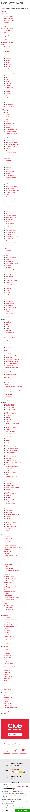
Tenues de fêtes (9, 200)
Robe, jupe (8, 125)
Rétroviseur (6, 593)
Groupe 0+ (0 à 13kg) (9, 576)
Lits (6, 77)
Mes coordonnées (8, 16)
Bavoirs (7, 398)
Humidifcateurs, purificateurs (12, 466)
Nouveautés (8, 112)
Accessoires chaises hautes (12, 367)
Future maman (9, 99)
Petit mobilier (9, 516)
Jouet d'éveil (7, 653)
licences (7, 116)
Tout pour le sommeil (11, 413)
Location (4, 713)
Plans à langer (9, 417)
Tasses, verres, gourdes (11, 355)
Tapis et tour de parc (9, 687)
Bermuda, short (9, 267)
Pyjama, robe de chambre (12, 236)
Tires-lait (7, 381)
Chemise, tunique (10, 303)
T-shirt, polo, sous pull (11, 131)
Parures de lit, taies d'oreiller (12, 487)
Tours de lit (8, 483)
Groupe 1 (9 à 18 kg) (9, 582)
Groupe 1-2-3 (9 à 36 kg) (10, 584)
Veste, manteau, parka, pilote (13, 144)
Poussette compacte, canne (10, 619)
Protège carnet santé (9, 561)
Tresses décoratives (10, 499)
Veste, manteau (9, 313)
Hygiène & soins (8, 36)
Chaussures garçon (10, 106)
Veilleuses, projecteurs (11, 526)
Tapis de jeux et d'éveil (9, 667)
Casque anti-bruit (8, 705)
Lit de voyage (7, 603)
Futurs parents (7, 30)
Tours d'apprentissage (11, 371)
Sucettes (8, 66)
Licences (8, 164)
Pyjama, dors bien (10, 123)
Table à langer (7, 562)
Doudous (8, 528)
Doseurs (7, 328)
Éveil (5, 32)
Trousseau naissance (10, 118)
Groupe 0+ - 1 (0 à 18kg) (10, 578)
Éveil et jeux (8, 60)
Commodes (8, 415)
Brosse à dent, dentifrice (10, 559)
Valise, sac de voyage (9, 613)
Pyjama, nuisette (9, 296)
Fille (6, 95)
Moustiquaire (7, 643)
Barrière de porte (8, 697)
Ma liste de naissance (9, 20)
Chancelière (6, 632)
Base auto (6, 589)
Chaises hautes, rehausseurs (12, 363)
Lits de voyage (9, 438)
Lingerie (7, 294)
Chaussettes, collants (10, 146)
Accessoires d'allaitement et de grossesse (16, 388)
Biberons (8, 324)
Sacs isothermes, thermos (12, 361)
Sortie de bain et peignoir (10, 545)
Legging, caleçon (10, 140)
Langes (7, 400)
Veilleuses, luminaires (10, 503)
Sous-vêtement (9, 238)
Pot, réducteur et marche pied (11, 570)
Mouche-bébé (7, 551)
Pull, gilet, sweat (9, 135)
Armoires (8, 421)
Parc (5, 686)
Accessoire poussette (9, 636)
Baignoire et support (9, 538)
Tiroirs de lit (8, 437)
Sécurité (7, 62)
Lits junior (8, 440)
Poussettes (8, 58)
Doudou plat (7, 672)
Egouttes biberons (10, 332)
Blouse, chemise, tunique (11, 133)
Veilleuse (6, 701)
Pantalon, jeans (9, 139)
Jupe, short (8, 221)
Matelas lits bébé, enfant (11, 450)
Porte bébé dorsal (8, 609)
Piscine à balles (7, 689)
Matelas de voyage (10, 452)
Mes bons (6, 22)
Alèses (7, 478)
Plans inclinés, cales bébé (11, 460)
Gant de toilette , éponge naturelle (12, 547)
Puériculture (7, 51)
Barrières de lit (9, 464)
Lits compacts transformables (13, 433)
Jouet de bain (7, 657)
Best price (8, 114)
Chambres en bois (10, 405)
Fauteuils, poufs (9, 508)
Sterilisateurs (9, 334)
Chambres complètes (11, 74)
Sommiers (8, 435)
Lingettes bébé (7, 557)
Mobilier (8, 75)
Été (5, 651)
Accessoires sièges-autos (10, 591)
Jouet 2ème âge (8, 650)
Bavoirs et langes (10, 72)
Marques (4, 710)
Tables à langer (9, 419)
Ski (6, 150)
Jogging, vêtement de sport (12, 137)
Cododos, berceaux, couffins (12, 423)
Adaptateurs (7, 638)
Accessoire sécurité (8, 694)
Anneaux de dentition (11, 344)
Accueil (4, 11)
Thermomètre (7, 549)
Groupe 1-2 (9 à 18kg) (9, 580)
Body (7, 121)
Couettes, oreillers (10, 485)
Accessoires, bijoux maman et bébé (14, 315)
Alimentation (8, 373)
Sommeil (6, 39)
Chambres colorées (10, 409)
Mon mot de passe (8, 18)
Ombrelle (6, 634)
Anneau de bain (7, 542)
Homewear (8, 298)
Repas (5, 38)
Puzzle (5, 661)
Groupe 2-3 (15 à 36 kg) (10, 586)
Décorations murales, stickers (12, 505)
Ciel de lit (8, 497)
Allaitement (8, 70)
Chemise (7, 179)
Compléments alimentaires (12, 374)
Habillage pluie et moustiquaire (11, 597)
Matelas (7, 79)
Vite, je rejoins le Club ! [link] (15, 734)
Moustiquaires (9, 468)
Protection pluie (8, 642)
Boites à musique (10, 532)
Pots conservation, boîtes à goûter (14, 359)
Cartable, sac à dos (8, 665)
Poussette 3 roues (8, 623)
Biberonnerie (9, 64)
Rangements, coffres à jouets (12, 514)
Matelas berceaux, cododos (12, 448)
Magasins (4, 13)
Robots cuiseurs (9, 369)
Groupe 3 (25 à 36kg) (9, 588)
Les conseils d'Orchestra (8, 28)
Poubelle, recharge (8, 568)
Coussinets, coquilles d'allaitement (14, 386)
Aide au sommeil (9, 87)
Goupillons (8, 330)
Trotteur (6, 682)
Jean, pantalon (9, 225)
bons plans (5, 50)
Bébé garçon (9, 93)
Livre (5, 659)
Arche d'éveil (7, 670)
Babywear (8, 489)
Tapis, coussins (9, 510)
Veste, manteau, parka (11, 230)
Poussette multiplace (9, 626)
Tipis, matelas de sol (10, 518)
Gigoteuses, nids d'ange (11, 476)
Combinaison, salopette (11, 129)
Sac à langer (7, 630)
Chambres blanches (10, 407)
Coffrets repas (9, 357)
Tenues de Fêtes (9, 154)
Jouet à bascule (7, 655)
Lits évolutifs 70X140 (10, 431)
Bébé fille (8, 91)
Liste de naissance (6, 27)
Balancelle (6, 684)
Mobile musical (7, 678)
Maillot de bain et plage (11, 152)
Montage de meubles (7, 42)
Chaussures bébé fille (11, 101)
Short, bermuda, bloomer (12, 142)
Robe (7, 213)
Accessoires (8, 148)
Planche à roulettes (8, 640)
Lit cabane (8, 442)
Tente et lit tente (8, 611)
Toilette (7, 53)
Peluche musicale (8, 676)
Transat (5, 680)
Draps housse (9, 480)
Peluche (6, 674)
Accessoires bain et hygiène (10, 555)
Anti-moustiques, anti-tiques (10, 707)
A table (7, 68)
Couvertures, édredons (11, 482)
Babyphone (6, 695)
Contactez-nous (6, 46)
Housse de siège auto (9, 599)
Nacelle (6, 628)
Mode (5, 90)
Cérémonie (8, 120)
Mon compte (5, 15)
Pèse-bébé (6, 553)
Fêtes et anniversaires (9, 669)
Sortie (5, 34)
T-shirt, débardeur (10, 301)
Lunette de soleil (8, 703)
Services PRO (5, 711)
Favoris (4, 25)
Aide (3, 44)
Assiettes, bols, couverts (11, 354)
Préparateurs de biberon (11, 338)
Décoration (8, 85)
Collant (7, 311)
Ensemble (8, 127)
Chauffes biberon (10, 336)
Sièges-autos (9, 55)
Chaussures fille (9, 104)
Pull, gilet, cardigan (10, 305)
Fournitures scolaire (8, 663)
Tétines (7, 326)
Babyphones (8, 458)
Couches (6, 566)
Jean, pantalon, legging (11, 307)
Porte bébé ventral (8, 607)
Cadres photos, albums (11, 507)
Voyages (7, 57)
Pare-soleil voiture (8, 595)
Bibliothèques (9, 512)
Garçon (7, 97)
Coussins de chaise (10, 365)
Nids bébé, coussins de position (13, 462)
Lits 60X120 (8, 429)
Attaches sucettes (10, 347)
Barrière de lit (7, 699)
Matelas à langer (8, 564)
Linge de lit (8, 83)
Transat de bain (7, 540)
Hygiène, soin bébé (8, 544)
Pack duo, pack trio (8, 621)
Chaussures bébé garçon (11, 102)
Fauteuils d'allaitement (11, 392)
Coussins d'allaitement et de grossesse (15, 390)
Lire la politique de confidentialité (8, 805)
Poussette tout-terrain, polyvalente (12, 624)
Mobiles (7, 501)
